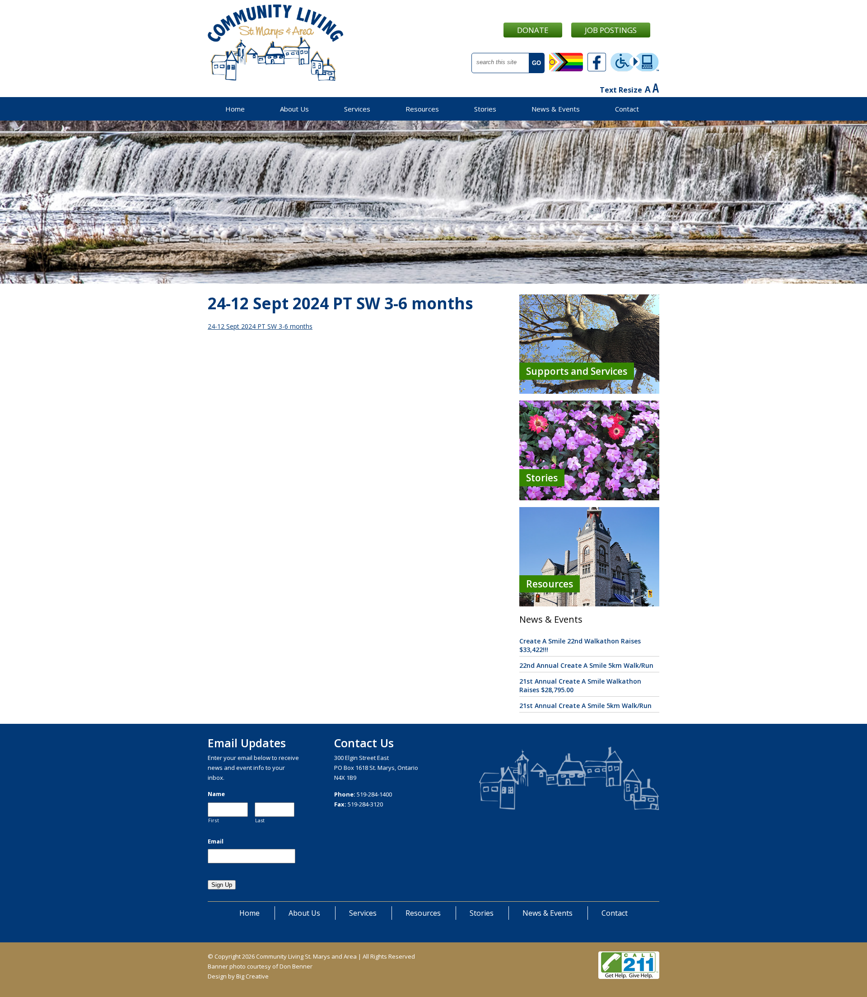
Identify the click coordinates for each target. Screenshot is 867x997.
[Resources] (589, 604)
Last (260, 820)
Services (357, 108)
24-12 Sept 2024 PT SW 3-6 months (260, 326)
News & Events (555, 108)
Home (235, 108)
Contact (627, 108)
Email (216, 841)
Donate (533, 30)
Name (216, 794)
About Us (294, 108)
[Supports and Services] (589, 391)
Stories (485, 108)
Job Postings (611, 30)
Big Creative (252, 976)
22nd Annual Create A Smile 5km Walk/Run (586, 665)
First (213, 820)
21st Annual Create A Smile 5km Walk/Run (585, 705)
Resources (422, 108)
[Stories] (589, 498)
